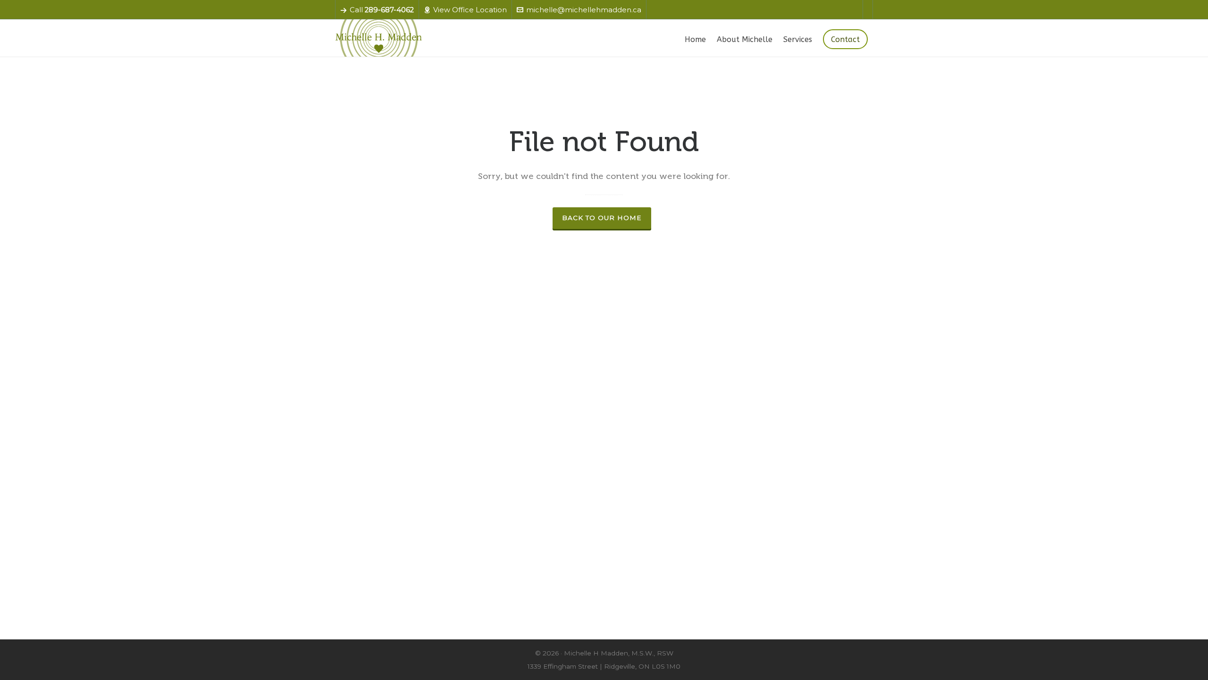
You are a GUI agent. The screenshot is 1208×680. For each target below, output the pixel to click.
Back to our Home (602, 217)
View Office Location (470, 10)
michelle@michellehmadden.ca (583, 10)
